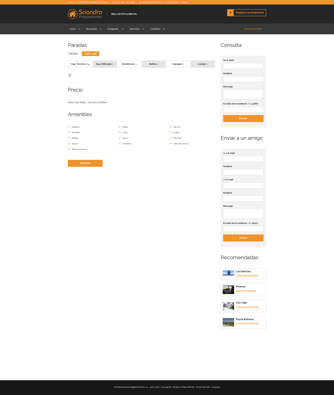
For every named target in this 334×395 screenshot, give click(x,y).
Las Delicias (243, 271)
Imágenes (113, 29)
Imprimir (85, 163)
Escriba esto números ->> (240, 104)
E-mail (231, 153)
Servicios (135, 29)
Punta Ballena (245, 319)
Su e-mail (228, 60)
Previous (63, 75)
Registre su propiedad (250, 12)
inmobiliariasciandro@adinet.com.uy (91, 2)
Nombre (227, 73)
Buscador (91, 29)
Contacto (155, 29)
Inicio (73, 29)
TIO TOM (241, 303)
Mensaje (228, 86)
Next (219, 75)
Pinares (240, 286)
